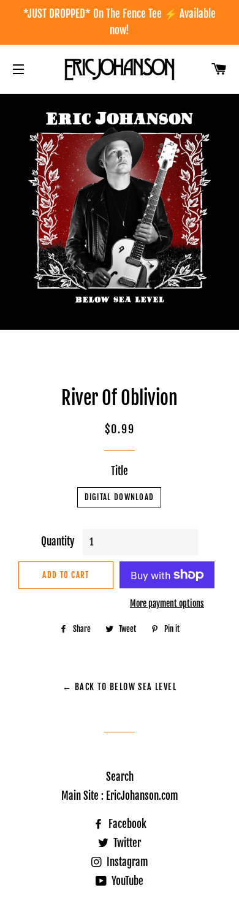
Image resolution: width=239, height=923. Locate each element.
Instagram (126, 862)
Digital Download (119, 497)
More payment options (167, 603)
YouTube (126, 881)
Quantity (57, 541)
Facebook (126, 824)
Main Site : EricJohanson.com (119, 795)
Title (119, 471)
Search (120, 776)
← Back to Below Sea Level (119, 687)
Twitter (126, 843)
